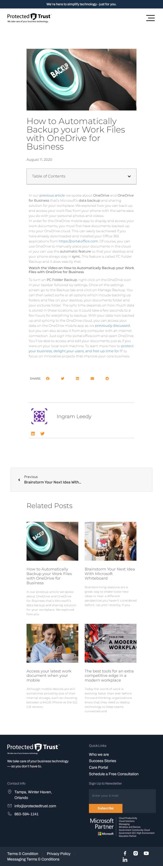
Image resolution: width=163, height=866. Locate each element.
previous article (52, 195)
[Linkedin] (33, 433)
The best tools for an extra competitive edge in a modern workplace (109, 676)
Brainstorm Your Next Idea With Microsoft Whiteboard (110, 574)
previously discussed (112, 326)
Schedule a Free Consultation (114, 774)
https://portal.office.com (78, 241)
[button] (129, 176)
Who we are (99, 754)
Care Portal (98, 767)
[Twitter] (42, 433)
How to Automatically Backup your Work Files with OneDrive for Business (49, 576)
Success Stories (102, 761)
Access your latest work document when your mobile (49, 676)
